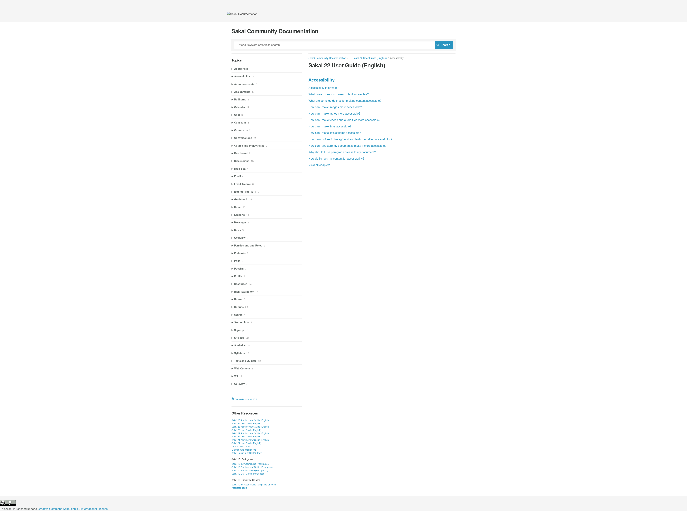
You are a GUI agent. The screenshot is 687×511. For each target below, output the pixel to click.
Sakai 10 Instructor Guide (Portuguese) (250, 463)
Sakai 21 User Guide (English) (246, 443)
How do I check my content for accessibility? (336, 158)
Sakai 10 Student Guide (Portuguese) (250, 470)
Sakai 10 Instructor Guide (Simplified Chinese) (254, 484)
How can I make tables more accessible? (334, 113)
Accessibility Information (323, 88)
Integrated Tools (239, 487)
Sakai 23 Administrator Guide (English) (250, 426)
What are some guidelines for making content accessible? (344, 100)
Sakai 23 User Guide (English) (246, 429)
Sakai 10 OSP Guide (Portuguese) (248, 473)
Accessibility (321, 80)
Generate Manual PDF (246, 399)
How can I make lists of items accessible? (334, 133)
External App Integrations (244, 449)
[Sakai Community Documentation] (242, 14)
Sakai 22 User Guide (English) (370, 58)
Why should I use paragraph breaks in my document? (342, 152)
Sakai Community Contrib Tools (247, 452)
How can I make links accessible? (329, 126)
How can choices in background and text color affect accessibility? (350, 139)
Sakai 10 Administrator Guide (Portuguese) (252, 466)
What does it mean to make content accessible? (338, 94)
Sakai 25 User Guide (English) (246, 423)
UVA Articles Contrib (241, 446)
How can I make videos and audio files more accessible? (344, 120)
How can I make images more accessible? (335, 107)
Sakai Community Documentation (327, 58)
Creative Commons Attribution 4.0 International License (73, 509)
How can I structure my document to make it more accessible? (347, 146)
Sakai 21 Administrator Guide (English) (250, 439)
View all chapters (319, 165)
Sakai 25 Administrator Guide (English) (250, 420)
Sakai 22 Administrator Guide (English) (250, 433)
